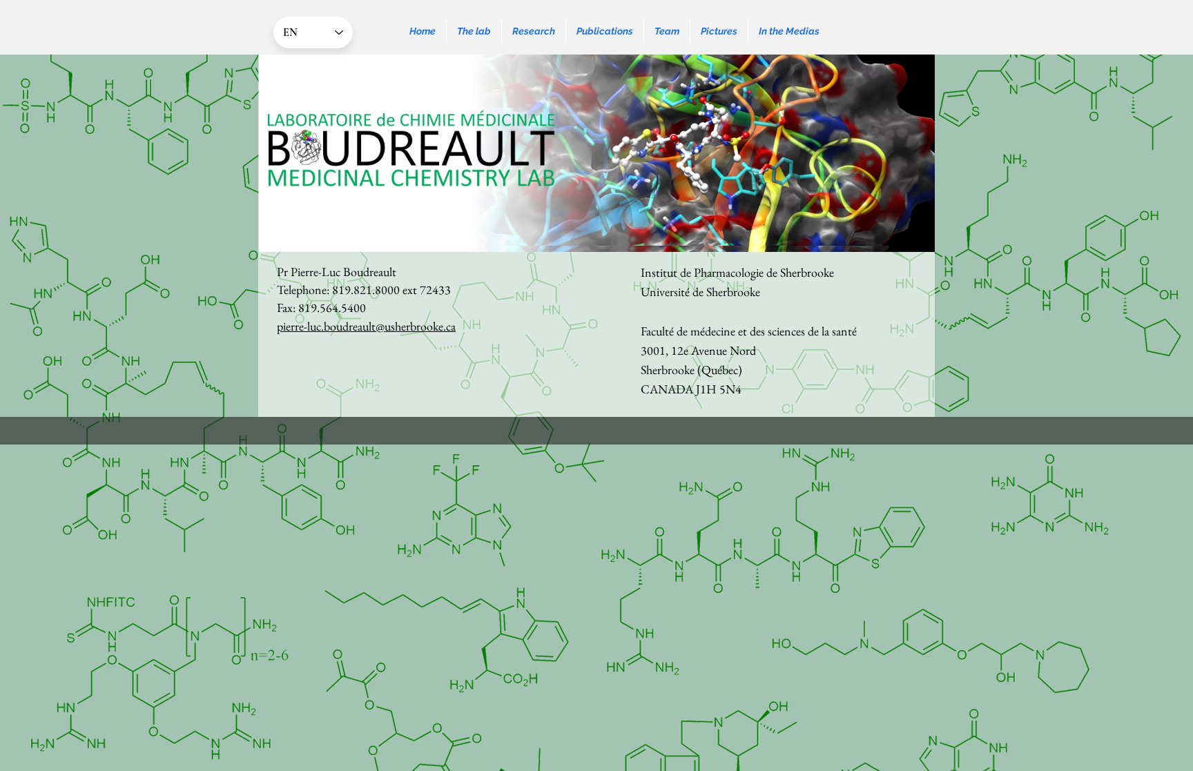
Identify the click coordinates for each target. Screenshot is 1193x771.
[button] (474, 31)
